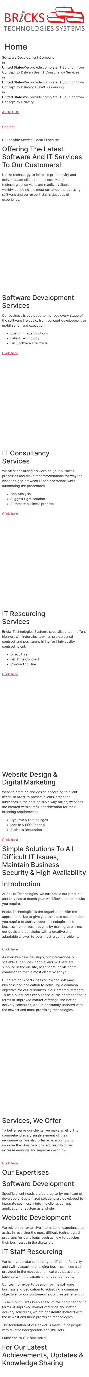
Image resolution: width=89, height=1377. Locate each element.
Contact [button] (8, 127)
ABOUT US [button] (10, 112)
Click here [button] (10, 353)
